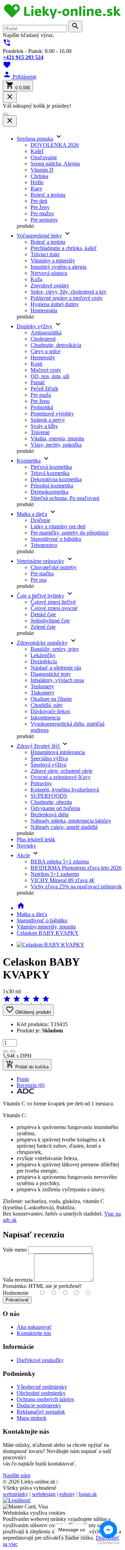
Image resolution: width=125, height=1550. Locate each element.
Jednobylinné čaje (50, 621)
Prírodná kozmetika (52, 486)
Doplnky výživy (34, 326)
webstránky (15, 1494)
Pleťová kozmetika (51, 467)
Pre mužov (42, 213)
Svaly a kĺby (44, 426)
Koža (36, 279)
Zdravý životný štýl (39, 746)
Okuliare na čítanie (51, 699)
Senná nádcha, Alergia (55, 164)
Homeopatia (44, 310)
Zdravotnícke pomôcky (42, 643)
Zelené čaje (43, 627)
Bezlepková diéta (49, 814)
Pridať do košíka (27, 1064)
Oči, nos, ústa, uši (50, 376)
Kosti (36, 364)
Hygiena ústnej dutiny (55, 304)
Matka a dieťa (32, 514)
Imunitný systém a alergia (58, 267)
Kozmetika (29, 461)
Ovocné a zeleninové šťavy (61, 777)
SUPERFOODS (49, 796)
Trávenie (40, 432)
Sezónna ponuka (35, 139)
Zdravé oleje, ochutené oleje (61, 771)
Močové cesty (46, 370)
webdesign (44, 1494)
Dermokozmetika (49, 492)
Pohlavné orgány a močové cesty (67, 298)
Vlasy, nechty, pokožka (56, 445)
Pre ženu (40, 401)
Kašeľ (37, 151)
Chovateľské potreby (54, 567)
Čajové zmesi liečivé (53, 602)
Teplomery (42, 686)
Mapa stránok (32, 1418)
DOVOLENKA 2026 (55, 145)
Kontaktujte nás (34, 1333)
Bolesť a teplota (48, 195)
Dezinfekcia (44, 661)
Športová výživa (48, 765)
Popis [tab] (23, 1079)
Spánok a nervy (48, 420)
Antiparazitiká (46, 332)
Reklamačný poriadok (41, 1412)
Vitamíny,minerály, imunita (46, 927)
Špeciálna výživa (49, 758)
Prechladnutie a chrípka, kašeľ (64, 248)
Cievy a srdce (45, 351)
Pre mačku (42, 573)
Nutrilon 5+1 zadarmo (55, 874)
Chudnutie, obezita (51, 802)
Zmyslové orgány (50, 285)
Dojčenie (40, 520)
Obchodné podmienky (41, 1393)
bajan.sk (88, 1494)
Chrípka (39, 176)
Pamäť (38, 382)
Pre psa (39, 580)
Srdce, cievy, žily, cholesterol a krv (69, 292)
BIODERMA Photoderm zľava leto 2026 (76, 868)
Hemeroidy (43, 357)
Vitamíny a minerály (53, 260)
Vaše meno (15, 1250)
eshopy (67, 1494)
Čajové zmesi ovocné (54, 608)
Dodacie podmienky (39, 1405)
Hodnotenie (15, 1293)
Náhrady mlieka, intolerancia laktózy (71, 821)
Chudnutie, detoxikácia (56, 345)
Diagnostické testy (51, 674)
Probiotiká (42, 407)
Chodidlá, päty (47, 705)
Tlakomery (43, 693)
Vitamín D (42, 170)
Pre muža (41, 395)
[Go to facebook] (108, 1529)
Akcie (23, 855)
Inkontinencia (45, 717)
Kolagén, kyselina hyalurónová (65, 789)
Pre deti (39, 201)
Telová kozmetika (50, 473)
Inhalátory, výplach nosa (57, 680)
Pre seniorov (44, 220)
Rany (36, 188)
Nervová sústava (49, 273)
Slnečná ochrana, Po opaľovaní (65, 498)
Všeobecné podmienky (42, 1387)
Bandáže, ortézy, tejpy (55, 649)
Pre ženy (40, 207)
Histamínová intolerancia (58, 752)
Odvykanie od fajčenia (55, 808)
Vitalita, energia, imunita (57, 438)
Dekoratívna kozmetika (56, 479)
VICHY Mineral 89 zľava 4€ (62, 880)
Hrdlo (37, 182)
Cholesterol (43, 339)
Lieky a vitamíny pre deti (58, 526)
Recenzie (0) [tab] (30, 1085)
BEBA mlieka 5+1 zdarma (60, 861)
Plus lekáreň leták (36, 839)
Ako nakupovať (34, 1327)
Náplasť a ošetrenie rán (56, 668)
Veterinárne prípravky (40, 561)
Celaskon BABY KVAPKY (48, 933)
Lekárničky (43, 655)
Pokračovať (17, 1299)
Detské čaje (43, 614)
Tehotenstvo (44, 545)
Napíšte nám (16, 1475)
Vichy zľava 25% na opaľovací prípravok (76, 886)
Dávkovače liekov (50, 711)
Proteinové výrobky (52, 413)
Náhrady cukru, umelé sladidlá (64, 827)
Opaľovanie (44, 157)
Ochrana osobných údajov (45, 1399)
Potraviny (41, 783)
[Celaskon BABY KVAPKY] (50, 945)
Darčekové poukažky (40, 1360)
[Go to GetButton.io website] (108, 1543)
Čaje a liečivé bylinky (40, 596)
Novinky (26, 846)
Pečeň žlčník (44, 389)
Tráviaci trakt (45, 254)
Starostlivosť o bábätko (56, 539)
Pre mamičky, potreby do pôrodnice (70, 533)
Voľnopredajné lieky (39, 236)
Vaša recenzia (18, 1280)
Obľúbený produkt (28, 1010)
